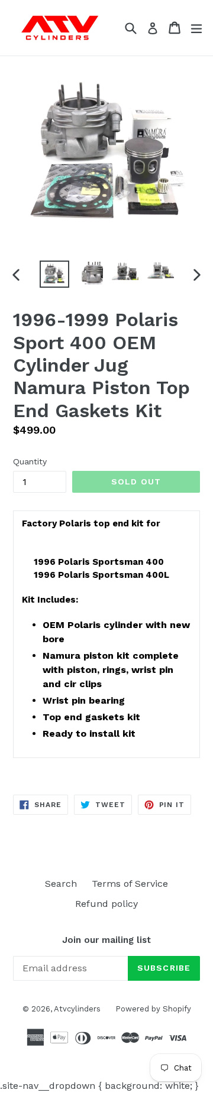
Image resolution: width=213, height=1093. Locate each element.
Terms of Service (130, 883)
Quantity (30, 461)
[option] (54, 274)
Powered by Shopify (153, 1008)
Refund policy (106, 903)
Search (61, 883)
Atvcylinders (77, 1008)
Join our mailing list (106, 940)
